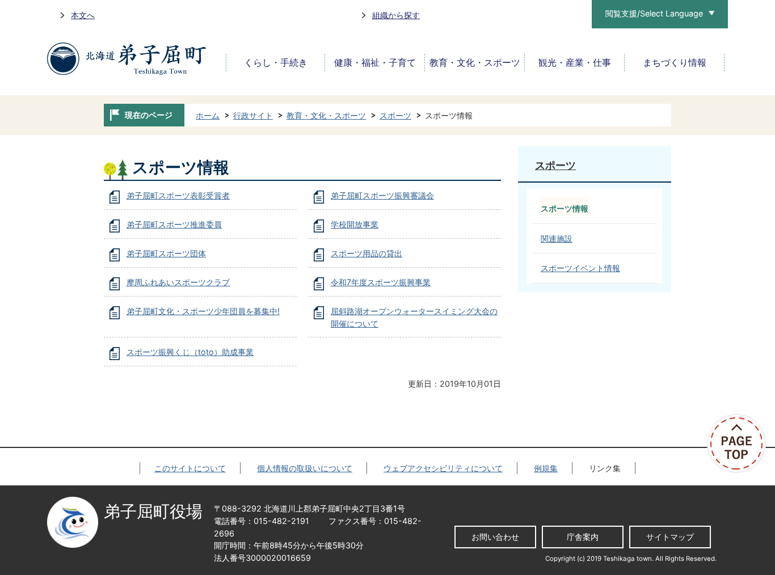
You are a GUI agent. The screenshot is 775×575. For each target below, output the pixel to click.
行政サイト (253, 115)
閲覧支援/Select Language (654, 13)
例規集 (546, 468)
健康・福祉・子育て (375, 62)
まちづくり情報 (674, 62)
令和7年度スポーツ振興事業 (381, 282)
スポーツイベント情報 (580, 268)
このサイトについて (190, 468)
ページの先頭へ (741, 443)
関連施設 (556, 238)
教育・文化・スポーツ (474, 62)
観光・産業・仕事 (574, 62)
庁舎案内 (583, 537)
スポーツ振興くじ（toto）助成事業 (190, 352)
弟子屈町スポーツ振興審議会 (382, 195)
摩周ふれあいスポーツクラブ (178, 282)
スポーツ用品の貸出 (366, 253)
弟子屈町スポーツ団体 (166, 253)
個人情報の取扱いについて (304, 468)
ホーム (208, 115)
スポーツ (395, 115)
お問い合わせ (495, 537)
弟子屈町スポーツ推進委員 (174, 224)
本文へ (83, 15)
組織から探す (396, 15)
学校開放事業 (354, 224)
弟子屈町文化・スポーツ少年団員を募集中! (203, 311)
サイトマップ (670, 537)
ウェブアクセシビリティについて (443, 468)
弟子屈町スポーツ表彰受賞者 (178, 195)
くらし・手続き (276, 62)
